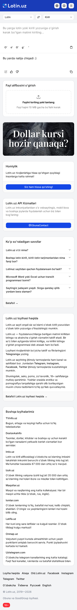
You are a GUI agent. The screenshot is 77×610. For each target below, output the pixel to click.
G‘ (17, 47)
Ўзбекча (23, 585)
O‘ (5, 47)
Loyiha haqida (11, 573)
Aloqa (25, 573)
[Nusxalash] (71, 72)
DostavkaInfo (13, 433)
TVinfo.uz (11, 418)
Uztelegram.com (15, 552)
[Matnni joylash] (71, 47)
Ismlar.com (12, 500)
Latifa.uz (11, 518)
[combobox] (18, 17)
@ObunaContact (38, 225)
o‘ (12, 47)
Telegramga (13, 354)
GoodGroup (21, 598)
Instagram (53, 363)
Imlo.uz (10, 451)
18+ (6, 605)
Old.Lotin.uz (38, 573)
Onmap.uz (12, 533)
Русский (35, 585)
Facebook (11, 366)
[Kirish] (64, 6)
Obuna (7, 598)
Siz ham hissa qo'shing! (38, 186)
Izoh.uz (10, 470)
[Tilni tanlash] (57, 6)
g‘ (23, 47)
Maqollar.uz (13, 485)
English (46, 585)
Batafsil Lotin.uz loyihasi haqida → (26, 396)
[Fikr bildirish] (17, 72)
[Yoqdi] (11, 72)
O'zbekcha (9, 585)
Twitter (23, 366)
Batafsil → (12, 302)
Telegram (39, 363)
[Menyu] (71, 6)
